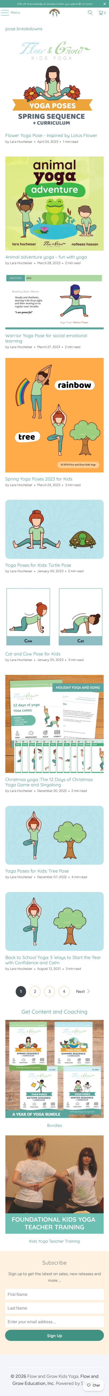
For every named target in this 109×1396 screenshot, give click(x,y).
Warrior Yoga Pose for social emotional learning (46, 338)
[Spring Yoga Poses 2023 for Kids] (54, 415)
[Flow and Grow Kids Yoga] (54, 13)
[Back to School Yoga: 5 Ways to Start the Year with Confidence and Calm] (54, 921)
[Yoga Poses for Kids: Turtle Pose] (54, 529)
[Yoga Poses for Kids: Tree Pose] (54, 835)
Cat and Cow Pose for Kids (32, 653)
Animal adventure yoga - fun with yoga (46, 257)
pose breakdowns (23, 28)
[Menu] (2, 13)
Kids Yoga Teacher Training (54, 1189)
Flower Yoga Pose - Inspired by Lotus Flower (51, 135)
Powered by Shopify (76, 1383)
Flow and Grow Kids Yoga (52, 1376)
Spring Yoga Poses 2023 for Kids (38, 479)
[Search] (90, 13)
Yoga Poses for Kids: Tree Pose (37, 871)
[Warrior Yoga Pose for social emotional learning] (54, 301)
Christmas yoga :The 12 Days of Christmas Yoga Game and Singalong (49, 781)
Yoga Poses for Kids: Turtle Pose (38, 565)
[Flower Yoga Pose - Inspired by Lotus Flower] (54, 83)
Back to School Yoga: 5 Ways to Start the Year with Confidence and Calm (53, 959)
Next (81, 991)
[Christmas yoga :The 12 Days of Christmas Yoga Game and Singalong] (54, 724)
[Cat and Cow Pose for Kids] (54, 616)
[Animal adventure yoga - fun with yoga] (54, 203)
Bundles (54, 1074)
